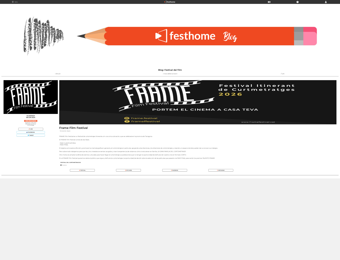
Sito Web (129, 170)
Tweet (31, 135)
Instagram (221, 170)
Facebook (31, 132)
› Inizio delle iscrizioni (170, 74)
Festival (83, 170)
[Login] (326, 1)
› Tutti (282, 74)
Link (31, 129)
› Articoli (57, 74)
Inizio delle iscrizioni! (31, 120)
